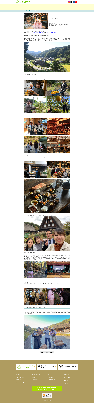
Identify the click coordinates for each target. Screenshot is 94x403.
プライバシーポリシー (68, 383)
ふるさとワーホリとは (32, 1)
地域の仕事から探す (52, 379)
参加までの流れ (19, 379)
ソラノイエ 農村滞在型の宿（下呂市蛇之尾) (36, 32)
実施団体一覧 (57, 2)
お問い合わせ (67, 380)
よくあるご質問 (64, 2)
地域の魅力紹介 (35, 381)
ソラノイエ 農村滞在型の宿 (51, 32)
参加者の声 (26, 10)
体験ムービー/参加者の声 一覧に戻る (47, 352)
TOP (23, 10)
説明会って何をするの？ (20, 381)
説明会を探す (51, 377)
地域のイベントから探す (53, 381)
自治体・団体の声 (35, 379)
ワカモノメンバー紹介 (20, 382)
